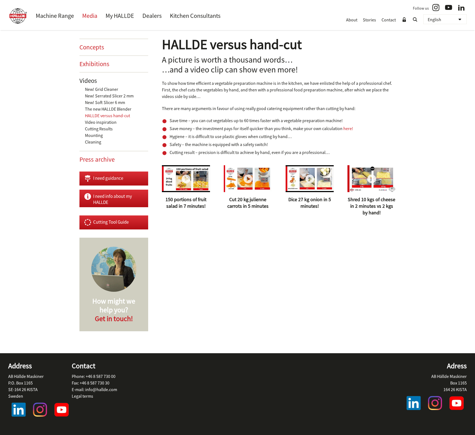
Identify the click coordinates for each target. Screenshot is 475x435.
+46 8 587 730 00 (100, 376)
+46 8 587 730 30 (94, 383)
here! (348, 128)
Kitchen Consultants (195, 15)
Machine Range (55, 15)
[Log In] (404, 20)
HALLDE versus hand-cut (107, 115)
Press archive (97, 159)
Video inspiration (101, 122)
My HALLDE (120, 15)
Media (89, 15)
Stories (369, 20)
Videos (88, 81)
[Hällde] (17, 16)
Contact (389, 20)
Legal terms (82, 396)
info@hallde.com (101, 389)
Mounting (94, 135)
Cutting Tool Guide (111, 222)
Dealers (152, 15)
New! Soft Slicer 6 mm (105, 102)
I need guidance (108, 178)
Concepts (91, 47)
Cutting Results (99, 128)
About (351, 20)
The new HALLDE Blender (108, 109)
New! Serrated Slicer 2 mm (109, 96)
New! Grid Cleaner (101, 89)
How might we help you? (113, 309)
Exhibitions (94, 64)
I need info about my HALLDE (112, 199)
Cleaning (93, 142)
